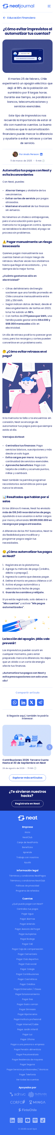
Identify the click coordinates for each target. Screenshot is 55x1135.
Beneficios (27, 847)
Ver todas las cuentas (27, 1079)
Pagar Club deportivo (27, 959)
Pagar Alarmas (27, 918)
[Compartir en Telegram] (40, 702)
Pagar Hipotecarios (27, 1014)
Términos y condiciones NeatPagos (27, 875)
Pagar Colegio (27, 969)
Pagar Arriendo (27, 923)
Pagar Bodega (27, 938)
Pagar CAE (27, 944)
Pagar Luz (27, 1034)
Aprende (27, 852)
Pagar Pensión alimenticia (27, 1049)
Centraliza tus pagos (27, 908)
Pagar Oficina (27, 1039)
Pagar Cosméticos (27, 979)
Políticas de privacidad (27, 885)
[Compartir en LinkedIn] (23, 702)
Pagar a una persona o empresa (27, 1044)
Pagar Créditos (27, 984)
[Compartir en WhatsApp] (14, 702)
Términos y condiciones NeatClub (27, 880)
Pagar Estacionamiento (27, 994)
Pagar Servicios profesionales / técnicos (27, 1069)
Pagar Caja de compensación (27, 949)
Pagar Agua (27, 913)
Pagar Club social (28, 964)
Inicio (27, 832)
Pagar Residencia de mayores (27, 1059)
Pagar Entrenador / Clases (27, 989)
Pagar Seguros (27, 1064)
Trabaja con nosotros (27, 857)
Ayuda (27, 862)
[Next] (49, 747)
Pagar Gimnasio (27, 1009)
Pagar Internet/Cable (27, 1024)
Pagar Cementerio (27, 954)
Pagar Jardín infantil (27, 1029)
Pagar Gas (27, 999)
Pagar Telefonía (27, 1074)
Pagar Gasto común (27, 1004)
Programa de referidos (27, 890)
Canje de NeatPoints (27, 842)
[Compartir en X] (31, 702)
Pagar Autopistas (27, 934)
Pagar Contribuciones (27, 974)
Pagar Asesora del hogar (27, 929)
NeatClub (27, 837)
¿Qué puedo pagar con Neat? (27, 903)
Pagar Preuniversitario (27, 1054)
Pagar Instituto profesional (27, 1019)
